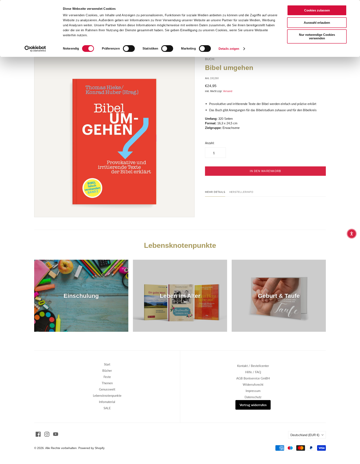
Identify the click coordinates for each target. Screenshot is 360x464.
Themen (107, 383)
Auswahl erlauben (317, 22)
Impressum (253, 391)
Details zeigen (229, 48)
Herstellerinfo (241, 192)
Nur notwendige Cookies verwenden (317, 36)
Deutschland (304, 435)
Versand (227, 91)
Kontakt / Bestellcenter (253, 366)
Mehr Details (215, 192)
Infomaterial (107, 402)
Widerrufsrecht (253, 384)
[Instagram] (46, 434)
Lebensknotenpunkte (107, 395)
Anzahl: (209, 143)
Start (107, 364)
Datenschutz (253, 397)
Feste (107, 377)
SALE (107, 408)
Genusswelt (107, 389)
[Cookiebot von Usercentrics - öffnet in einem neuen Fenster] (35, 49)
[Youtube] (55, 434)
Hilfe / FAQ (253, 372)
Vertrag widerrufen (253, 405)
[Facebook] (38, 434)
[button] (352, 234)
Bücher (107, 370)
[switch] (129, 48)
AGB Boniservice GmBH (253, 378)
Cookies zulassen (317, 10)
